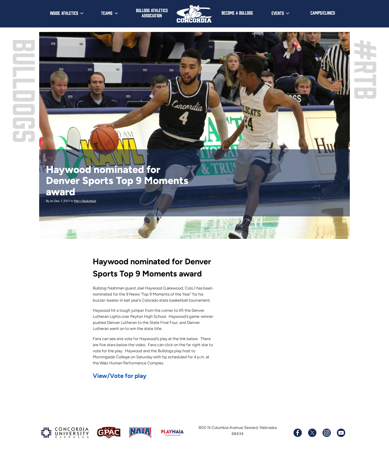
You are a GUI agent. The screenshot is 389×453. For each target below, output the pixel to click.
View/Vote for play (120, 375)
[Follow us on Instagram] (326, 433)
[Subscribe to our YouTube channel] (341, 433)
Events (277, 13)
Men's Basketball (85, 201)
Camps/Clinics (322, 13)
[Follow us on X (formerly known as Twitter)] (312, 433)
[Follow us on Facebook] (297, 433)
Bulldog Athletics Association (152, 12)
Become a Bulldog (237, 13)
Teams (106, 13)
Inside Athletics (64, 13)
